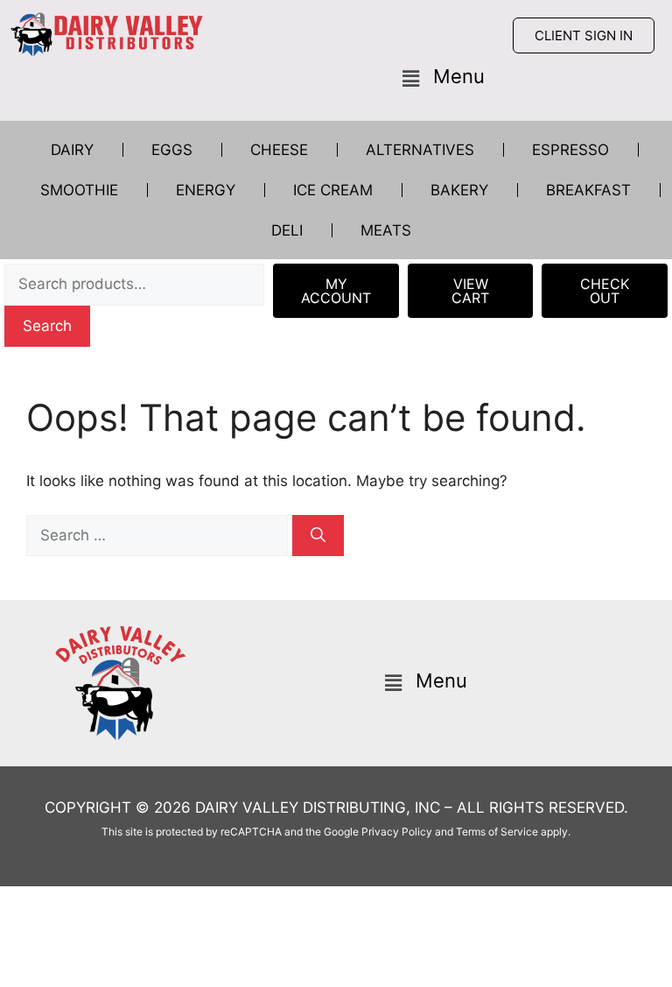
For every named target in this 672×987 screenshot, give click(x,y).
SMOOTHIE (79, 190)
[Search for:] (159, 535)
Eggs (171, 150)
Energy (205, 190)
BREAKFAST (588, 190)
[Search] (318, 536)
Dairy (72, 150)
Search (47, 326)
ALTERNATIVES (420, 150)
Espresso (570, 150)
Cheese (279, 150)
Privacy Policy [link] (396, 831)
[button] (443, 78)
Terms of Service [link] (497, 831)
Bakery (459, 190)
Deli (287, 230)
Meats (385, 230)
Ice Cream (333, 190)
